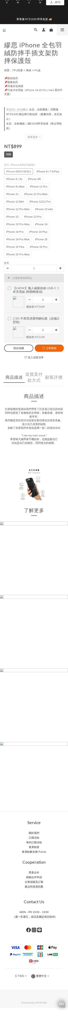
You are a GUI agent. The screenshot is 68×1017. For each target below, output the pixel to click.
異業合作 (34, 872)
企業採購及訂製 (34, 882)
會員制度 (34, 847)
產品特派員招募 (34, 886)
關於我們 (34, 833)
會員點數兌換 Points (34, 851)
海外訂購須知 (34, 842)
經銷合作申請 (34, 877)
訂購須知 (34, 837)
